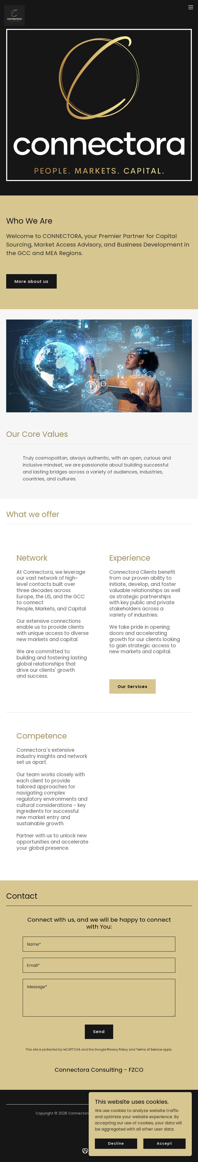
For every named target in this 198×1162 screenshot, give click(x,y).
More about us (31, 281)
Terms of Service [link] (149, 1049)
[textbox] (99, 944)
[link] (14, 7)
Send (99, 1032)
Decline (116, 1143)
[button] (191, 7)
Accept (164, 1143)
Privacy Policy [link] (117, 1049)
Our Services (132, 687)
